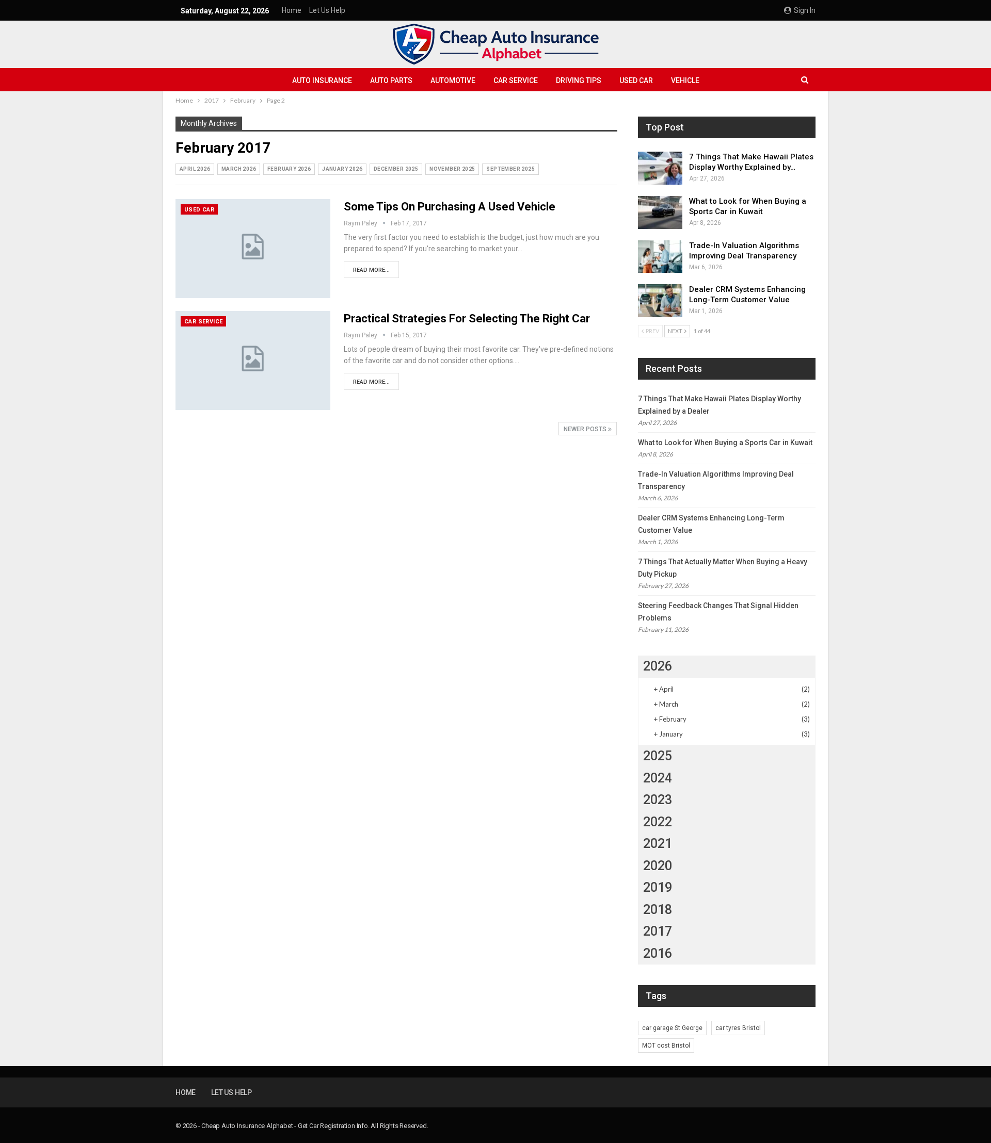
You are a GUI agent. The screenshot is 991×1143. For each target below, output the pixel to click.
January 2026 (342, 169)
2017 (657, 931)
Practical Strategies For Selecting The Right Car (467, 318)
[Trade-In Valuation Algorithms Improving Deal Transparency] (660, 256)
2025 (657, 755)
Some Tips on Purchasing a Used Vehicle (449, 206)
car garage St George (672, 1028)
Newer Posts (586, 429)
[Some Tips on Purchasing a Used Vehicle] (252, 248)
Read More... (371, 270)
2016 (657, 953)
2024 (657, 778)
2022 (657, 821)
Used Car (636, 80)
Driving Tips (578, 80)
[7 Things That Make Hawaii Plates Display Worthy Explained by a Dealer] (660, 168)
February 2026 (289, 169)
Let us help (327, 10)
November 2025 (452, 169)
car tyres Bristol (738, 1028)
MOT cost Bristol (666, 1045)
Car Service (515, 80)
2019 (657, 887)
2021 (657, 843)
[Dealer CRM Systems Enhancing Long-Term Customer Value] (660, 300)
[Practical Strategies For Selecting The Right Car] (252, 360)
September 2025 (510, 169)
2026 (657, 666)
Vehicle (685, 80)
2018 (657, 909)
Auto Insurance (322, 80)
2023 (657, 799)
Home (291, 10)
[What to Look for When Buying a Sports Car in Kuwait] (660, 212)
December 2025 (396, 169)
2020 (657, 865)
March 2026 (238, 169)
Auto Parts (391, 80)
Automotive (452, 80)
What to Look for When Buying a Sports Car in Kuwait (725, 442)
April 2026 (195, 169)
